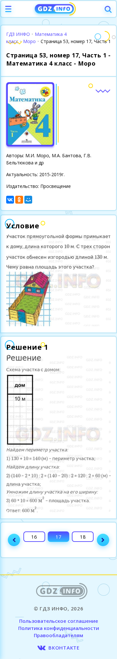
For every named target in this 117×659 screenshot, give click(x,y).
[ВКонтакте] (10, 200)
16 (34, 536)
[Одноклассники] (19, 200)
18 (83, 536)
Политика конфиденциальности (58, 628)
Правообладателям (58, 635)
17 (58, 536)
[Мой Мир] (28, 200)
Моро (29, 41)
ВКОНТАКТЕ (64, 647)
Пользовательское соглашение (58, 621)
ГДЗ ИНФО (18, 34)
